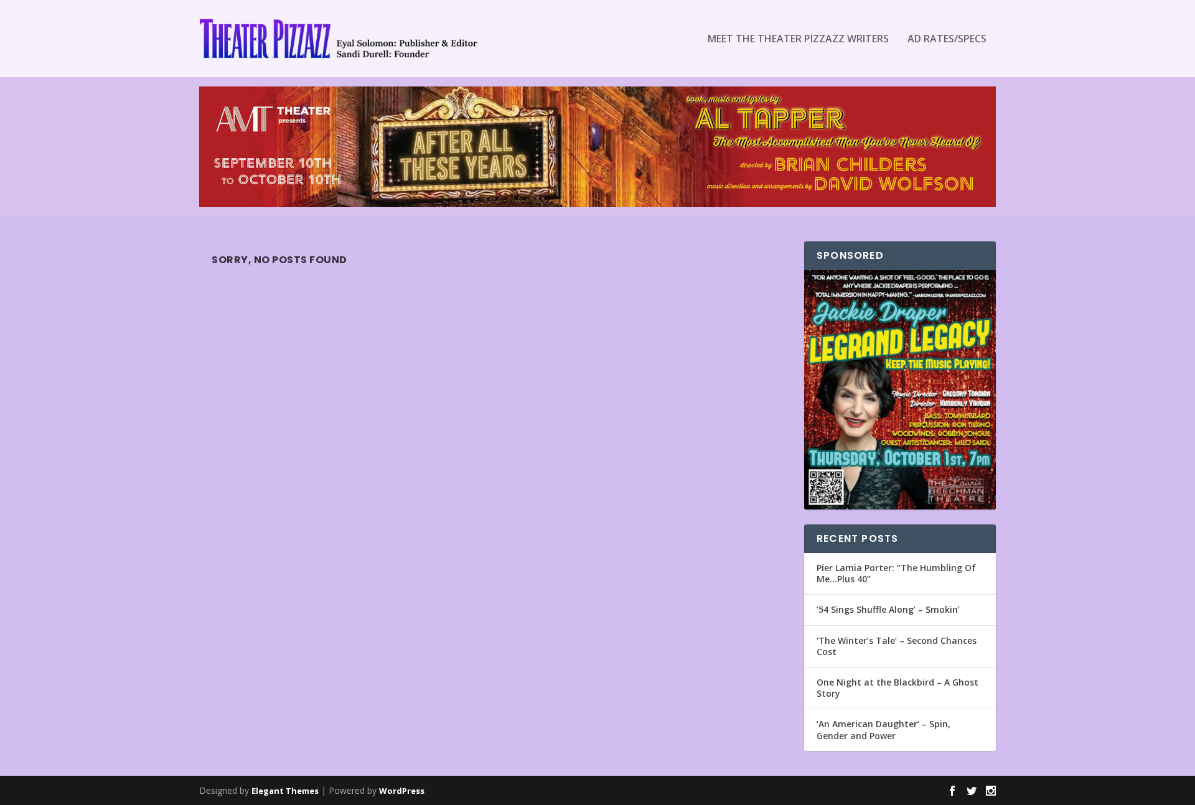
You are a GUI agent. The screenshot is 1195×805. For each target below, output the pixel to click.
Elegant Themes (285, 790)
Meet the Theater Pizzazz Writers (798, 39)
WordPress (401, 790)
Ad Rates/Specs (946, 39)
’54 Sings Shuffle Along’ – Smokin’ (888, 609)
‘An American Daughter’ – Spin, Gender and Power (883, 729)
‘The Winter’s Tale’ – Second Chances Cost (897, 646)
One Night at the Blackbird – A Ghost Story (897, 687)
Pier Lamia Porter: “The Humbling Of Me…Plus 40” (896, 573)
